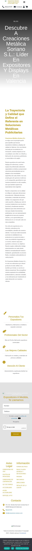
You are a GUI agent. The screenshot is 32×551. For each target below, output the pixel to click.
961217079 (9, 510)
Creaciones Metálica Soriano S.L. (15, 138)
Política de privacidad (22, 548)
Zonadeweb (22, 533)
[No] (30, 544)
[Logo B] (12, 1)
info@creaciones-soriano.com (14, 513)
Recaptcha (16, 421)
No (13, 548)
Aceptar (7, 548)
